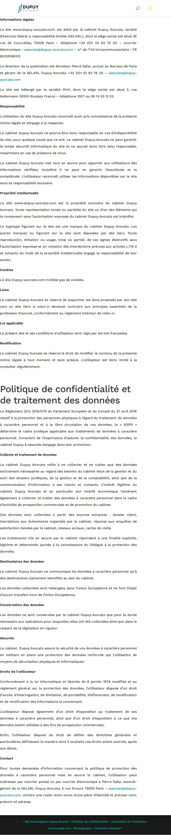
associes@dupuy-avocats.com (48, 50)
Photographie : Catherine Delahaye (97, 828)
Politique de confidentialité (90, 821)
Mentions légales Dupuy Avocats (47, 821)
